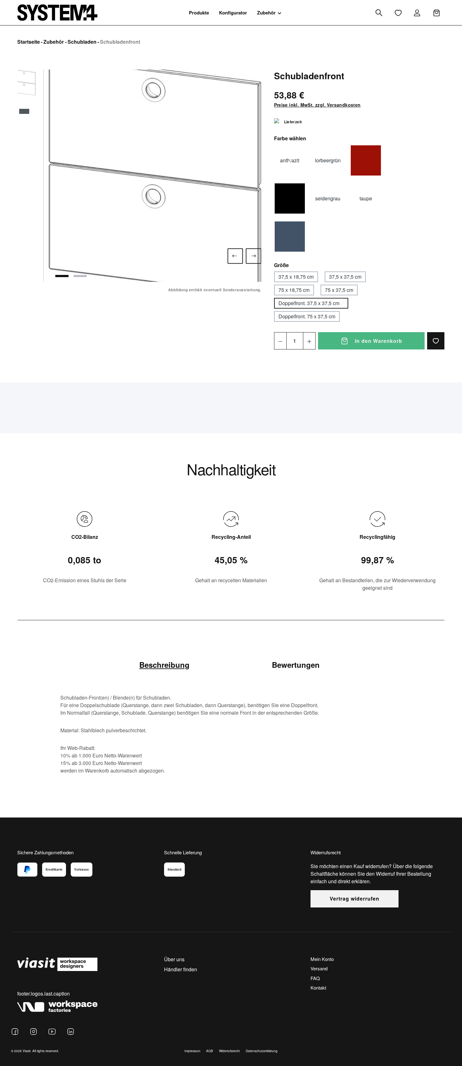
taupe (366, 198)
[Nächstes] (253, 256)
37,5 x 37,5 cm (345, 276)
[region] (139, 176)
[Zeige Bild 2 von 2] (80, 276)
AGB (209, 1051)
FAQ (315, 978)
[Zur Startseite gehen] (57, 12)
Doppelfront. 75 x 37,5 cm (306, 316)
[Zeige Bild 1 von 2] (62, 276)
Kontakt (318, 987)
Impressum (192, 1051)
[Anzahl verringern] (280, 340)
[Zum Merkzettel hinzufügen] (435, 340)
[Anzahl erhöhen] (309, 340)
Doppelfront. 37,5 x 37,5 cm (308, 303)
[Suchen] (379, 12)
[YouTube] (52, 1031)
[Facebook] (15, 1031)
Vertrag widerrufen (354, 898)
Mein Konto (322, 959)
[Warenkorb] (436, 12)
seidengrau (327, 198)
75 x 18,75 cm (294, 289)
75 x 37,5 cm (339, 289)
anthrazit (289, 160)
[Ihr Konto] (417, 12)
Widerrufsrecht (229, 1051)
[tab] (164, 664)
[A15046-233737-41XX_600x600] (155, 176)
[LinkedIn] (70, 1031)
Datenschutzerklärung (262, 1051)
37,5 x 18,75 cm (296, 276)
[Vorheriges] (235, 256)
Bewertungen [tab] (296, 664)
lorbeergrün (328, 160)
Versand (319, 968)
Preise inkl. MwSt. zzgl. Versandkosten (317, 105)
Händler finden (180, 969)
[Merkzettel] (398, 12)
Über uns (174, 959)
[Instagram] (33, 1031)
